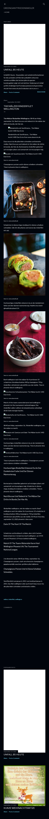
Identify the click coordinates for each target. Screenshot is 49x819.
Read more (41, 92)
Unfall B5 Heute (14, 69)
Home (6, 12)
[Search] (44, 3)
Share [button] (5, 92)
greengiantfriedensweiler (19, 8)
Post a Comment (14, 92)
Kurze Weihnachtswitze (19, 808)
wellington (18, 599)
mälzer (6, 599)
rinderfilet (11, 599)
